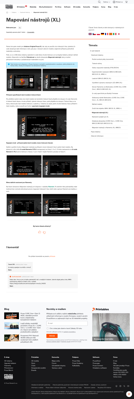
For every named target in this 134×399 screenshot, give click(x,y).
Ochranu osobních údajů (53, 341)
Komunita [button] (86, 7)
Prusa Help (76, 361)
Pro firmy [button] (58, 7)
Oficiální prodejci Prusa (121, 365)
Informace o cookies (37, 387)
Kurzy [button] (103, 7)
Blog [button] (109, 7)
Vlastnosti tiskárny (25, 12)
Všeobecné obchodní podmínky (40, 385)
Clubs (33, 365)
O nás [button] (116, 7)
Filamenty (7, 365)
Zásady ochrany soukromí (98, 385)
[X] (124, 386)
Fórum (54, 363)
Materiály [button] (33, 7)
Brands (33, 370)
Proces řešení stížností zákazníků (56, 387)
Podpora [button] (95, 7)
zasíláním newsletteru (69, 332)
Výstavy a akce (57, 368)
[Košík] (127, 2)
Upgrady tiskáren (10, 363)
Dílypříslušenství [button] (45, 7)
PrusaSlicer (97, 361)
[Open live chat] (129, 394)
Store (33, 363)
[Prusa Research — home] (9, 6)
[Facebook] (116, 386)
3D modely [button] (76, 7)
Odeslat (52, 336)
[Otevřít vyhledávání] (99, 2)
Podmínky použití (65, 341)
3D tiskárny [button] (22, 6)
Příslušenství (8, 368)
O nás (115, 361)
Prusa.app (96, 363)
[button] (90, 34)
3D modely (35, 361)
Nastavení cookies (89, 387)
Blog (114, 363)
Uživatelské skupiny (58, 365)
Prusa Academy (77, 363)
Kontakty (116, 368)
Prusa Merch (8, 370)
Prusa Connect (98, 365)
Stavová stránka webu (75, 387)
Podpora (14, 12)
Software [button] (67, 7)
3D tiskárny (8, 361)
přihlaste (52, 256)
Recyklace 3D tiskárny (104, 387)
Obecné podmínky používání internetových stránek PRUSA (70, 385)
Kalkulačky (76, 365)
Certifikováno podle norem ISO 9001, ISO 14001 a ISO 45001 (120, 372)
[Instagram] (120, 386)
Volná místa (117, 377)
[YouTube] (128, 386)
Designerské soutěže (38, 368)
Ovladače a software (100, 368)
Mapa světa (56, 361)
